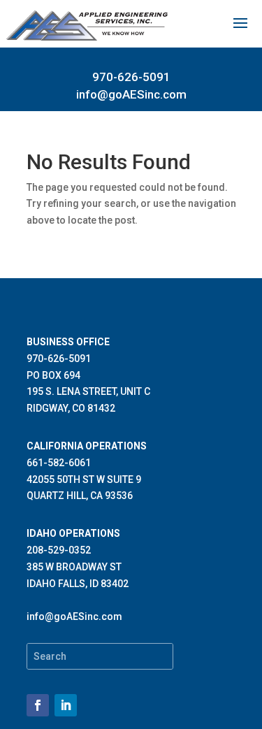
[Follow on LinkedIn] (65, 705)
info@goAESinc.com (131, 94)
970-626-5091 (131, 77)
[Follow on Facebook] (38, 705)
